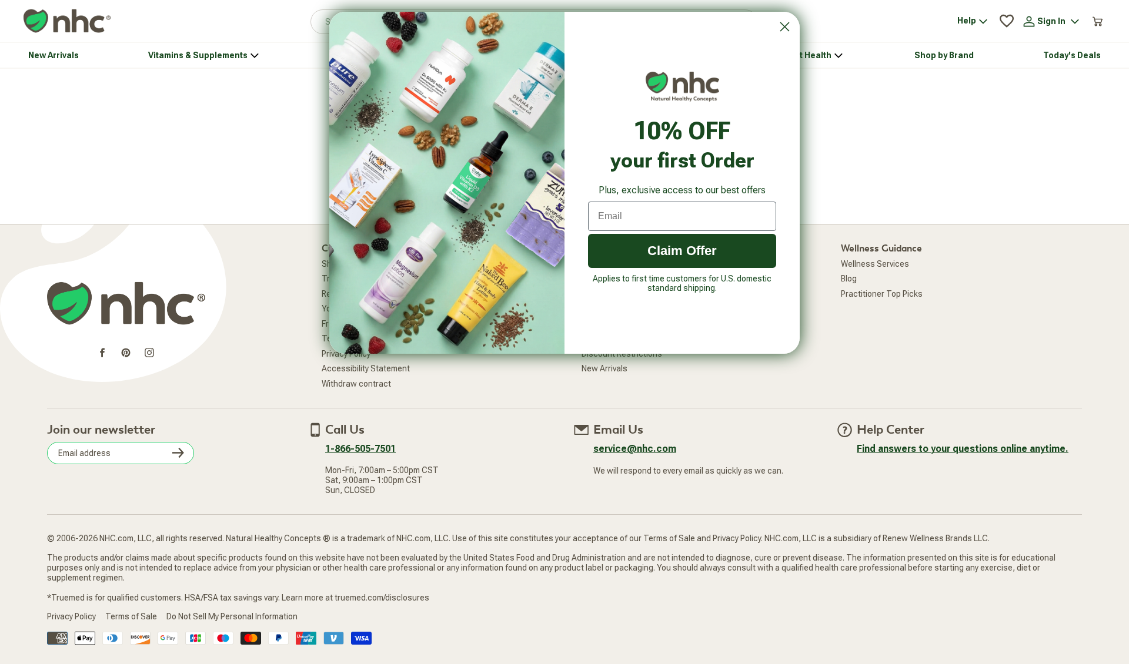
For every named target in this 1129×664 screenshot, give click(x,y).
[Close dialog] (784, 26)
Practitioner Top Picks (882, 294)
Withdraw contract (356, 383)
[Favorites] (1007, 21)
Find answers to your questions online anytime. (962, 448)
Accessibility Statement (366, 368)
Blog (849, 278)
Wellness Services (875, 264)
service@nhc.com (634, 448)
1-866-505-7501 (360, 448)
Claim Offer (682, 250)
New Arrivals (604, 368)
